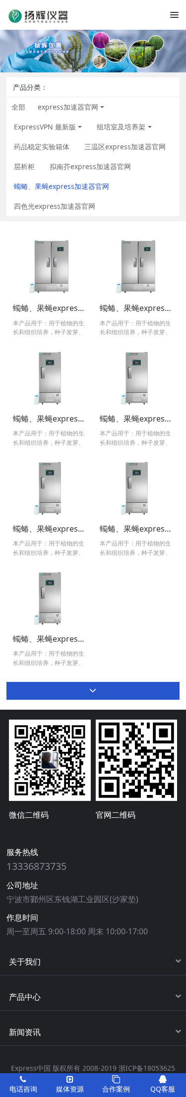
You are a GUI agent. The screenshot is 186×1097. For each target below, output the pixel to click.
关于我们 (25, 961)
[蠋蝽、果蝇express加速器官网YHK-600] (49, 376)
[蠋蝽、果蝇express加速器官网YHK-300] (136, 486)
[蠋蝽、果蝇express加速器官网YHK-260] (49, 597)
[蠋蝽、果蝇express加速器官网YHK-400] (49, 486)
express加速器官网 (68, 107)
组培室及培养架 (121, 126)
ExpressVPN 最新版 (45, 126)
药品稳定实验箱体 (41, 146)
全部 (18, 107)
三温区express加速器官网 (125, 146)
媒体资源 (70, 1089)
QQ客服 (162, 1089)
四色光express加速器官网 (54, 206)
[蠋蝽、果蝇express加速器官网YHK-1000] (136, 266)
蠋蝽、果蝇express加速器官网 (61, 186)
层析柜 (24, 166)
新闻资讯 (25, 1032)
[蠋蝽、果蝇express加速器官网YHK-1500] (49, 266)
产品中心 (25, 996)
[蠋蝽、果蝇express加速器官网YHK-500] (136, 376)
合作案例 (116, 1089)
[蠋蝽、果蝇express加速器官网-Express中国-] (38, 14)
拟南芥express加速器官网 (90, 166)
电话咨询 (23, 1089)
